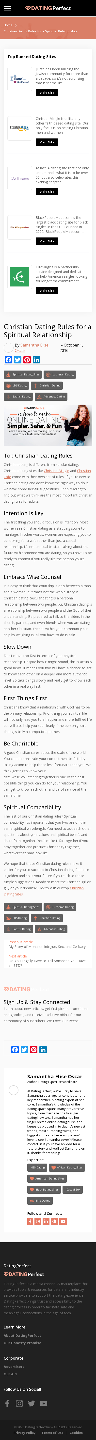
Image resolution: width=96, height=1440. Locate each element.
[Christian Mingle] (19, 134)
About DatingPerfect (22, 1335)
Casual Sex (73, 1189)
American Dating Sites (49, 1178)
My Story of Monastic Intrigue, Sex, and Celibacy (47, 946)
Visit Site (47, 92)
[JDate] (19, 84)
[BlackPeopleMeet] (19, 233)
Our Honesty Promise (22, 1343)
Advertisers (14, 1366)
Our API (10, 1374)
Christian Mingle (56, 470)
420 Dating (38, 1167)
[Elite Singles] (19, 285)
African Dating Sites (69, 1167)
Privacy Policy (24, 1432)
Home (8, 25)
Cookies (76, 1432)
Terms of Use (53, 1432)
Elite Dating (42, 1200)
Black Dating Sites (46, 1189)
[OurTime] (19, 183)
